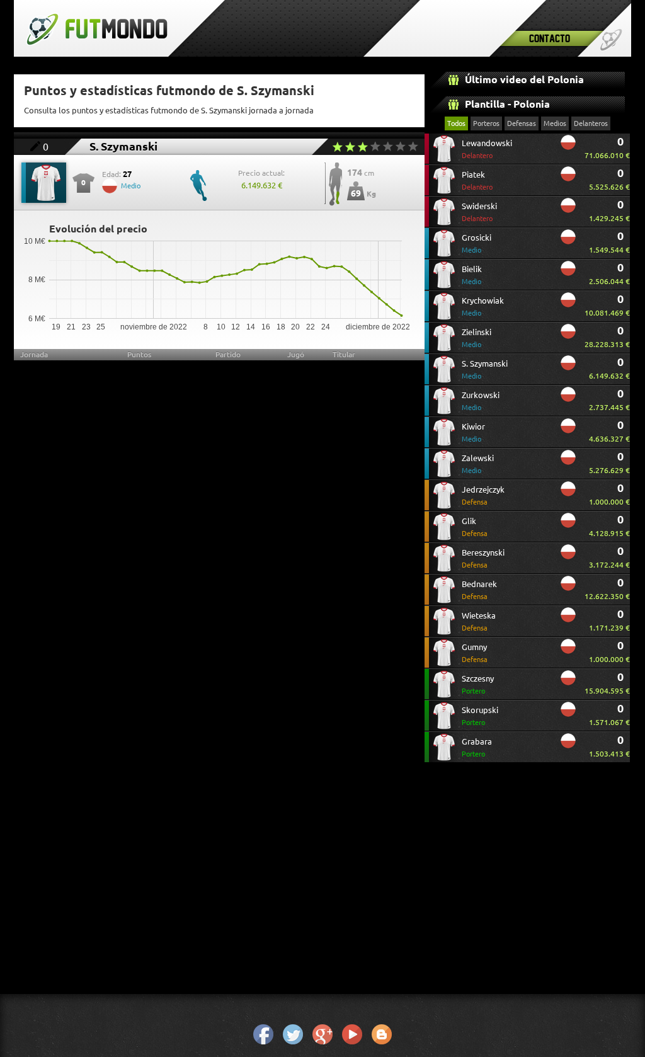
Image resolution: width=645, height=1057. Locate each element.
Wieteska (479, 621)
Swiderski (479, 212)
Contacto (549, 38)
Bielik (472, 275)
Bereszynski (483, 558)
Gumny (475, 653)
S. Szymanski (485, 369)
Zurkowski (480, 401)
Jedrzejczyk (483, 495)
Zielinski (476, 338)
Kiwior (473, 432)
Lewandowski (487, 149)
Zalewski (478, 464)
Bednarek (479, 590)
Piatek (477, 180)
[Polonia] (568, 147)
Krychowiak (483, 306)
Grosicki (476, 243)
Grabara (477, 747)
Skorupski (480, 716)
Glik (475, 527)
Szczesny (478, 684)
